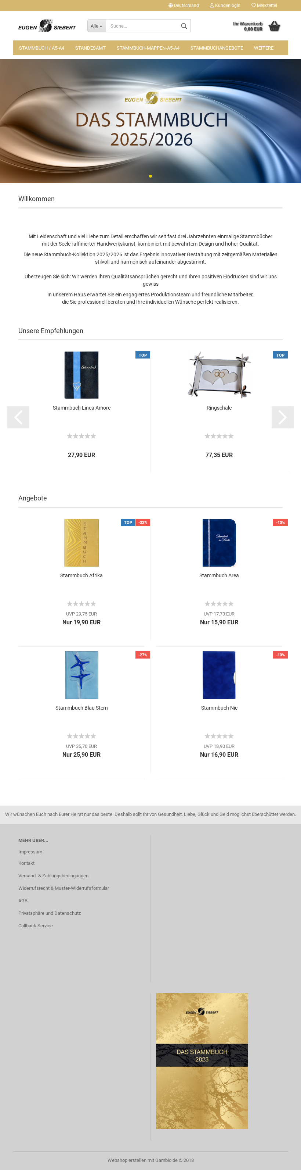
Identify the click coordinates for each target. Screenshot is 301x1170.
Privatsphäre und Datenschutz (49, 913)
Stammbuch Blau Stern (81, 708)
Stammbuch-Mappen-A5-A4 (148, 48)
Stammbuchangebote (217, 48)
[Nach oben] (281, 1159)
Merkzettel (266, 5)
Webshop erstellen (127, 1160)
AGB (23, 900)
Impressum (30, 852)
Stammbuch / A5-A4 (41, 48)
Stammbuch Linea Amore (81, 408)
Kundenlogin (227, 5)
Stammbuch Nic (219, 708)
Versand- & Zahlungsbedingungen (53, 875)
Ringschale (219, 408)
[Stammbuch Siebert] (47, 25)
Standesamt (90, 48)
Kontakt (26, 863)
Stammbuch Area (219, 575)
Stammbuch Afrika (81, 575)
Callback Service (35, 925)
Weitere (263, 48)
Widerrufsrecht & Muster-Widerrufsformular (63, 888)
